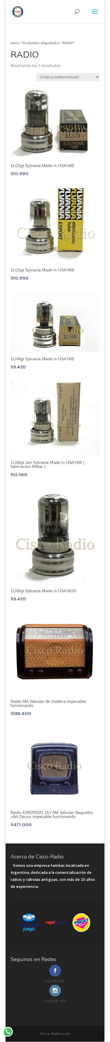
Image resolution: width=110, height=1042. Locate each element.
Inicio (15, 43)
